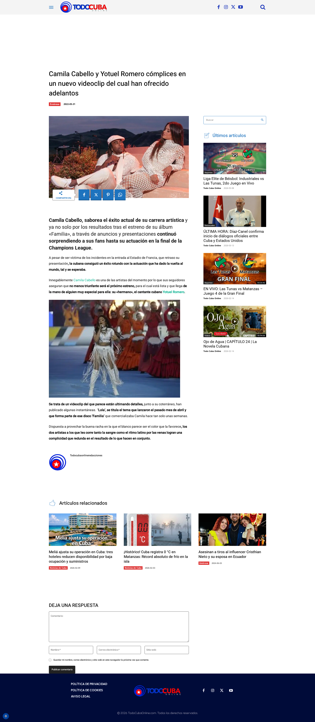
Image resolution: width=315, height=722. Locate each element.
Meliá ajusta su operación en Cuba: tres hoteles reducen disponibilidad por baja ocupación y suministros (81, 556)
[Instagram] (226, 7)
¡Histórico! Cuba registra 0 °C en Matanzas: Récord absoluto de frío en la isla (156, 556)
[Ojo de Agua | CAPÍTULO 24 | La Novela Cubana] (234, 321)
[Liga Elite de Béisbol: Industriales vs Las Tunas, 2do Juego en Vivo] (234, 158)
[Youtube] (240, 7)
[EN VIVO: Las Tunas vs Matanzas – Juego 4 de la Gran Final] (234, 268)
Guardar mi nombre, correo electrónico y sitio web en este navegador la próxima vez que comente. (101, 660)
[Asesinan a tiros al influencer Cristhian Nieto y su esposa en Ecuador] (232, 529)
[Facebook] (218, 7)
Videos (207, 335)
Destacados (210, 225)
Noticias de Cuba (58, 567)
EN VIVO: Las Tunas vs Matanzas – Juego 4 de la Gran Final (233, 291)
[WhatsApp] (120, 194)
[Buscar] (262, 120)
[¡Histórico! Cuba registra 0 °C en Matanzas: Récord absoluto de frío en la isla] (157, 529)
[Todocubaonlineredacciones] (57, 462)
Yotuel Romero (173, 292)
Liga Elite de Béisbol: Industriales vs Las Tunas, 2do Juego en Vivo (233, 180)
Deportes (209, 172)
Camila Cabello (84, 280)
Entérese (54, 104)
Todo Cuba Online (212, 188)
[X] (233, 7)
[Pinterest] (108, 194)
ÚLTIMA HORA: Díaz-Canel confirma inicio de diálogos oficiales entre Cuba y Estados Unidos (233, 236)
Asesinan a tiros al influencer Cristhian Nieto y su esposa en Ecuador (230, 554)
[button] (263, 7)
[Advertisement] (157, 41)
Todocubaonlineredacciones (86, 455)
